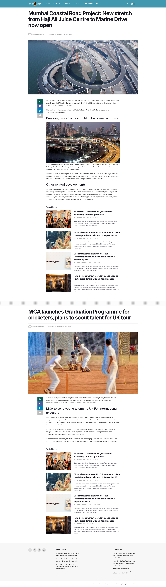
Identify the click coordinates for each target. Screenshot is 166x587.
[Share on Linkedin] (40, 110)
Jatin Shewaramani (82, 262)
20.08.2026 (93, 262)
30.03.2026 (51, 34)
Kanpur (76, 4)
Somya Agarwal (39, 34)
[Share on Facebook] (40, 106)
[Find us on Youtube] (44, 550)
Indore (98, 4)
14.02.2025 (51, 326)
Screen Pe (103, 584)
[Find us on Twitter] (35, 550)
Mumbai (67, 4)
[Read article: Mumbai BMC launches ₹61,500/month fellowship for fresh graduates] (58, 219)
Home (48, 4)
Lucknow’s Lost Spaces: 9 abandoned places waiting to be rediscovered (67, 566)
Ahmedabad (88, 4)
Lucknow (56, 4)
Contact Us (112, 584)
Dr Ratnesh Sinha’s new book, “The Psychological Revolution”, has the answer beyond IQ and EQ (94, 256)
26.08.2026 (91, 217)
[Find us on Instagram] (39, 550)
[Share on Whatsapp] (40, 101)
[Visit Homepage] (35, 3)
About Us (95, 584)
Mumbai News (67, 34)
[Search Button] (127, 3)
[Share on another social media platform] (40, 115)
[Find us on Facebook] (30, 550)
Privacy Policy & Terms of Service (127, 584)
